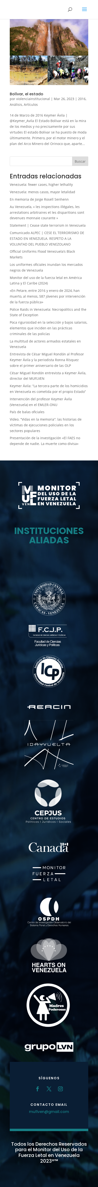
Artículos (31, 104)
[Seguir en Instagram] (60, 1089)
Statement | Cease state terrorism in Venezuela (48, 225)
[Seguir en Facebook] (37, 1089)
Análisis (16, 104)
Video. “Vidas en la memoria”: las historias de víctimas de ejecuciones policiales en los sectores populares (46, 425)
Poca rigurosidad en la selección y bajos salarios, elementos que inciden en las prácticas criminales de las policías (48, 328)
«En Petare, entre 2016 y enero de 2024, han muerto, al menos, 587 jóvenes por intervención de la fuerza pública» (47, 296)
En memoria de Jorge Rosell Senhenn (39, 199)
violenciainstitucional (33, 98)
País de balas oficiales (27, 412)
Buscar (80, 161)
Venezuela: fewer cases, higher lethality (41, 184)
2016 (82, 98)
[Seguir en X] (49, 1089)
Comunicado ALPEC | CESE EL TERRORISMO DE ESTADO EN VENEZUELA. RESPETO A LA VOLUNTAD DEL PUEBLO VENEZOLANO (47, 238)
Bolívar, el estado (26, 94)
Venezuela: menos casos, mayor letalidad (42, 192)
